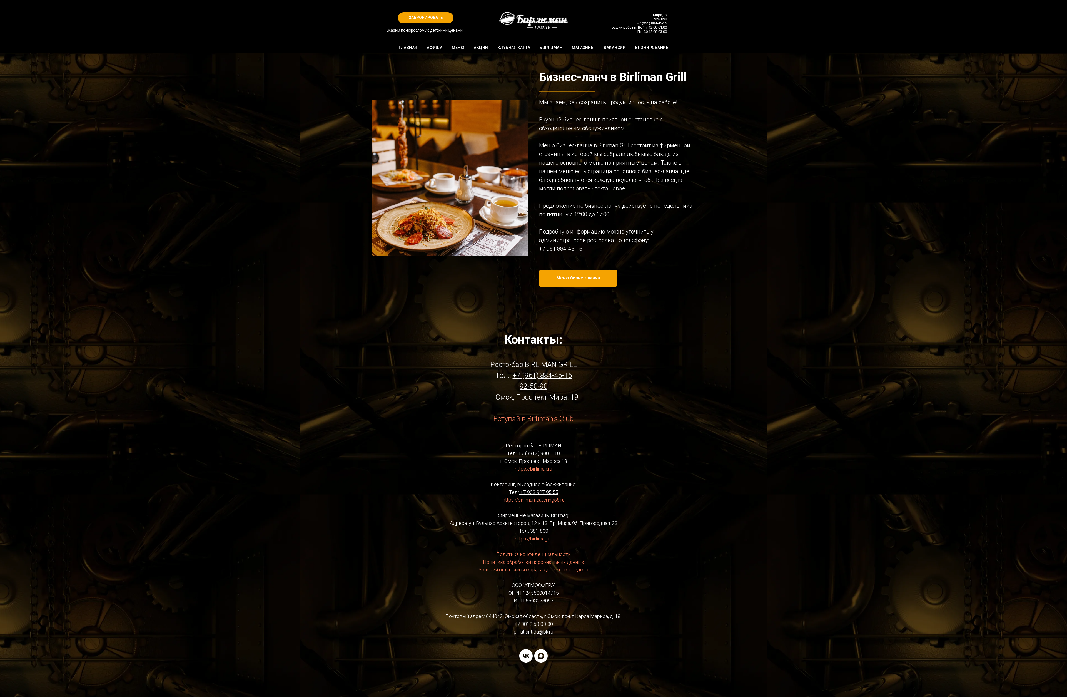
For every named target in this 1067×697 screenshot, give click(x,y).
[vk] (526, 656)
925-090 (660, 19)
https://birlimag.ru (533, 539)
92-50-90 (533, 386)
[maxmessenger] (541, 656)
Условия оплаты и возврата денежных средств (533, 569)
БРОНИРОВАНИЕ (651, 47)
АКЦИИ (481, 47)
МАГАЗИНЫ (583, 47)
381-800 (539, 531)
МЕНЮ (458, 47)
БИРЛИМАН (551, 47)
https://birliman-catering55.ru (534, 500)
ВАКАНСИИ (615, 47)
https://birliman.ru (533, 469)
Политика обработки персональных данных (533, 562)
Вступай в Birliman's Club (533, 419)
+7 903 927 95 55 (539, 492)
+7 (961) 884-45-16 (652, 23)
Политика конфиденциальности (533, 554)
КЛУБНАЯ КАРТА (514, 47)
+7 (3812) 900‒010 (539, 453)
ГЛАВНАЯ (408, 47)
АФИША (435, 47)
